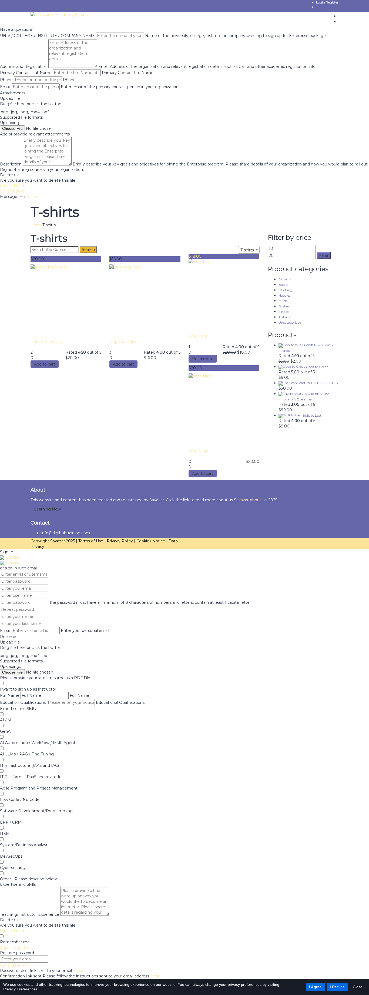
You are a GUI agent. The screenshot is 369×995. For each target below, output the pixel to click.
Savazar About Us (251, 500)
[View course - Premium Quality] (66, 301)
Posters (284, 306)
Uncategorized (290, 322)
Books (283, 285)
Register (332, 2)
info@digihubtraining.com (65, 532)
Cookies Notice (151, 541)
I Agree (315, 987)
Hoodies (284, 295)
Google (11, 557)
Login (321, 2)
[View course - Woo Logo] (224, 296)
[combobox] (249, 250)
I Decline (337, 987)
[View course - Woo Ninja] (224, 410)
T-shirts (284, 317)
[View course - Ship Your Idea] (144, 301)
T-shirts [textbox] (247, 250)
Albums (285, 279)
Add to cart (44, 364)
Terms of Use (91, 541)
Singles (284, 312)
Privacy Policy (120, 541)
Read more (202, 358)
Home (36, 225)
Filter (323, 255)
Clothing (285, 290)
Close (358, 987)
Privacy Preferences (20, 989)
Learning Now (47, 509)
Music (283, 301)
